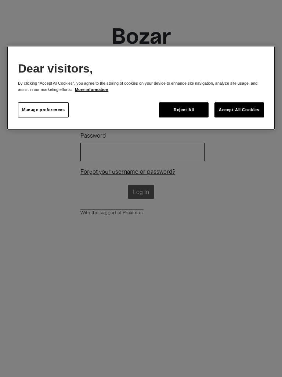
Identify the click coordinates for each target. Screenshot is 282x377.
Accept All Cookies (239, 110)
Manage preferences (43, 110)
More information (91, 90)
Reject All (184, 110)
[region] (141, 88)
